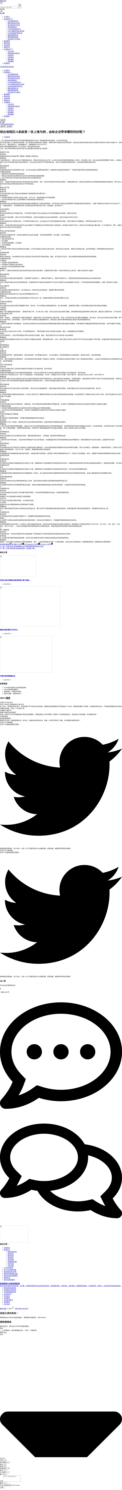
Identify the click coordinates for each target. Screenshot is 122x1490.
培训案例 (11, 114)
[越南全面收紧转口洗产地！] (30, 626)
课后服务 (11, 112)
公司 (1, 1460)
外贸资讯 (11, 110)
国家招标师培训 (13, 90)
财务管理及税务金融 (11, 1274)
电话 (1, 1466)
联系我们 (7, 116)
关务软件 (11, 108)
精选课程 (7, 94)
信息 (1, 1481)
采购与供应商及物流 (11, 1276)
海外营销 (11, 1260)
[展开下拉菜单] (11, 102)
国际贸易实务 (12, 1252)
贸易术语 (11, 1254)
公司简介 (7, 70)
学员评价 (7, 1296)
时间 (1, 1334)
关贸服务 (7, 102)
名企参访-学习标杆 (14, 92)
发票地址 (3, 1468)
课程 (1, 1332)
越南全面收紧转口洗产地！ (9, 629)
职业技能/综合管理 (10, 1272)
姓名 (1, 1464)
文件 (1, 1485)
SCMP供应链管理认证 (15, 86)
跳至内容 (3, 1)
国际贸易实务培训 (14, 76)
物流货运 (11, 1258)
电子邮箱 (3, 1462)
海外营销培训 (12, 80)
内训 (26, 1330)
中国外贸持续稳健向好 (7, 676)
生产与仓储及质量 (10, 1270)
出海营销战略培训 (10, 1292)
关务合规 (11, 1266)
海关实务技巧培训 (14, 78)
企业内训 (7, 98)
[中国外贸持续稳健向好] (26, 672)
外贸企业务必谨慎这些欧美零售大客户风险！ (15, 580)
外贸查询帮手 (8, 1300)
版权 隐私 (3, 1308)
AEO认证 (11, 104)
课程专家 (7, 96)
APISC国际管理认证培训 (16, 84)
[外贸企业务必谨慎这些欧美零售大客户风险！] (18, 576)
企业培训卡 (7, 1294)
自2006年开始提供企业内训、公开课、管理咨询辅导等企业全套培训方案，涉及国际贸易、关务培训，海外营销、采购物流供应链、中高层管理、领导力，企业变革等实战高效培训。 (61, 1286)
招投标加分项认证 (14, 106)
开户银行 (3, 1472)
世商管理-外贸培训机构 (10, 1284)
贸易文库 (7, 100)
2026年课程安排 (13, 74)
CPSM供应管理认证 (14, 82)
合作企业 (7, 1304)
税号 (1, 1470)
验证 (1, 1483)
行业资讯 (7, 137)
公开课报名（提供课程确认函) (12, 1330)
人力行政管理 (8, 1268)
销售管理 (7, 1278)
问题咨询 (33, 1330)
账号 (1, 1474)
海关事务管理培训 (10, 1290)
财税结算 (11, 1256)
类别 (1, 1328)
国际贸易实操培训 (10, 1288)
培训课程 (7, 72)
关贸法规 (11, 1264)
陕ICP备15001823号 (21, 1308)
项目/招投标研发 (9, 1280)
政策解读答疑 (12, 1262)
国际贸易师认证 (13, 88)
